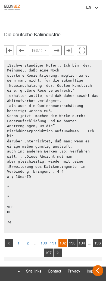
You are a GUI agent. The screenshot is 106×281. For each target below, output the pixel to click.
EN (88, 7)
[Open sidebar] (97, 270)
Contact (54, 271)
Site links (33, 271)
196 (97, 243)
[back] (9, 243)
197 (48, 252)
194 (82, 243)
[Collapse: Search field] (101, 7)
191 (53, 243)
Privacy (74, 271)
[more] (58, 253)
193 (72, 243)
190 (43, 243)
